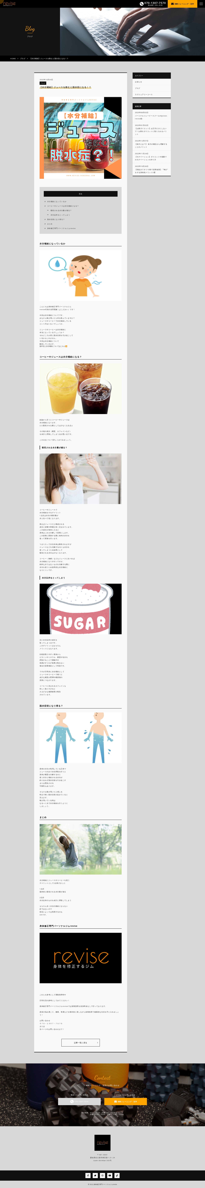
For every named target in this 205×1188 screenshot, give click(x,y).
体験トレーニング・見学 (184, 4)
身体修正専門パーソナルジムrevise (61, 228)
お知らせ (138, 82)
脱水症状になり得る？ (56, 219)
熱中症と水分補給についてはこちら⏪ (53, 346)
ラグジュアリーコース (144, 94)
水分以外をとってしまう (60, 215)
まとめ (50, 224)
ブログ (43, 83)
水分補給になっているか (57, 201)
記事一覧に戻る (80, 1042)
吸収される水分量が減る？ (61, 210)
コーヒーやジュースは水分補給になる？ (63, 206)
